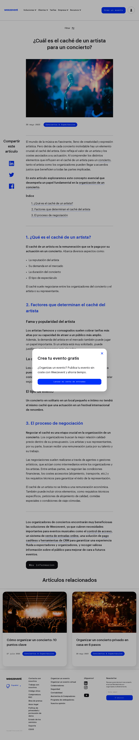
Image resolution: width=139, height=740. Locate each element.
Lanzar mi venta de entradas (70, 381)
